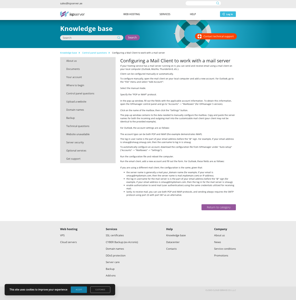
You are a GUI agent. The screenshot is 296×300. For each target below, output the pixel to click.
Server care (113, 262)
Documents (73, 69)
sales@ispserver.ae (71, 3)
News (217, 242)
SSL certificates (115, 235)
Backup (70, 118)
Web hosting (131, 14)
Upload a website (76, 101)
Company (220, 229)
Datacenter (173, 242)
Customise (100, 289)
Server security (75, 142)
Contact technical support (219, 36)
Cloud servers (68, 242)
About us (71, 60)
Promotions (221, 255)
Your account (74, 77)
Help (193, 14)
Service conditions (225, 248)
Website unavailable (78, 134)
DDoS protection (115, 255)
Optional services (76, 150)
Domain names (75, 109)
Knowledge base (68, 52)
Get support (73, 158)
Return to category (218, 207)
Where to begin (75, 85)
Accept (79, 289)
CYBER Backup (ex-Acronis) (122, 242)
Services (165, 14)
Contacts (171, 248)
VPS (62, 235)
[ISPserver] (72, 14)
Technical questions (77, 126)
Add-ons (111, 275)
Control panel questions (94, 52)
